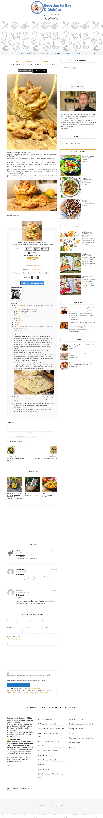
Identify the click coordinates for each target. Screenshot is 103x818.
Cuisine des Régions (35, 269)
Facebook (33, 253)
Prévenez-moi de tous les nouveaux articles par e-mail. (26, 681)
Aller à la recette (41, 71)
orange (17, 322)
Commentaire (12, 644)
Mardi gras (18, 436)
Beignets (11, 433)
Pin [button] (37, 249)
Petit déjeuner (31, 62)
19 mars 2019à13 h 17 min (22, 552)
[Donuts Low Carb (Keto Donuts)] (53, 450)
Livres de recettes (44, 769)
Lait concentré (22, 317)
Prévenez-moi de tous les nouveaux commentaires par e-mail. (28, 675)
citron (18, 324)
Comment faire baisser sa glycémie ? (82, 308)
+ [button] (37, 278)
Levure (19, 309)
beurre (19, 313)
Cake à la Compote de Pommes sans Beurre (82, 354)
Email (29, 249)
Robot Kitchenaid (16, 300)
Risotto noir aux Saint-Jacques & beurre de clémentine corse (14, 496)
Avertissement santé (24, 754)
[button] (28, 257)
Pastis (20, 319)
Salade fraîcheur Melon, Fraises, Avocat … (88, 157)
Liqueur (20, 320)
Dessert (36, 265)
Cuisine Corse (34, 433)
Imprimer (20, 249)
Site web (45, 627)
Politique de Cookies (76, 729)
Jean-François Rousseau (17, 441)
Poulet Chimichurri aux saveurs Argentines (88, 180)
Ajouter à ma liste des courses (33, 283)
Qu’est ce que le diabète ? (47, 724)
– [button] (31, 278)
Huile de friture (18, 330)
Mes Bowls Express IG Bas (87, 254)
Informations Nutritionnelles (48, 750)
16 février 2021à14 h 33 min (23, 592)
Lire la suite (64, 129)
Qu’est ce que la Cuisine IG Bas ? (49, 741)
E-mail (27, 627)
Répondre (54, 551)
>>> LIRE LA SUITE (74, 319)
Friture (10, 436)
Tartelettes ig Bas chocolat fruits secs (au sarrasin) (82, 345)
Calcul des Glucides (45, 755)
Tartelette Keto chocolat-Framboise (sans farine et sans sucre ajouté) (81, 363)
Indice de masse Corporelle (47, 760)
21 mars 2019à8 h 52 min (22, 571)
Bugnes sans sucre (22, 433)
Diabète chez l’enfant (45, 746)
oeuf (19, 315)
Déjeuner (20, 62)
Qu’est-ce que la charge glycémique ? (51, 729)
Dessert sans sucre (46, 433)
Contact (71, 733)
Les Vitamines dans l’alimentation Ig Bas (50, 775)
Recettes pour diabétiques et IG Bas (19, 718)
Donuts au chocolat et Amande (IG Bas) (88, 201)
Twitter (45, 249)
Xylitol (19, 311)
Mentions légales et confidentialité (81, 724)
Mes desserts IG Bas (87, 276)
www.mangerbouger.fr (15, 761)
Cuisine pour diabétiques (46, 719)
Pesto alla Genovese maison (32, 494)
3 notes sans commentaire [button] (32, 688)
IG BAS (57, 53)
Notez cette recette (24, 71)
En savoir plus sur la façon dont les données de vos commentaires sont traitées (32, 691)
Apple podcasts (12, 765)
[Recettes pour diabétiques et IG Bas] (51, 10)
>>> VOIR (84, 161)
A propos (72, 747)
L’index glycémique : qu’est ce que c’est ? (50, 734)
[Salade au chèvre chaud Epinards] (11, 450)
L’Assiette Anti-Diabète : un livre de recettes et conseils (88, 234)
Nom (9, 627)
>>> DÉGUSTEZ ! (73, 348)
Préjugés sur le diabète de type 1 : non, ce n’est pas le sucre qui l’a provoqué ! (82, 323)
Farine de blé (22, 305)
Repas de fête (43, 62)
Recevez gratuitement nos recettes (81, 738)
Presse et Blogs (74, 743)
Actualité (41, 764)
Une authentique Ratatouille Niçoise (49, 495)
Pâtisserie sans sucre (31, 436)
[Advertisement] (51, 36)
